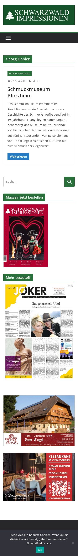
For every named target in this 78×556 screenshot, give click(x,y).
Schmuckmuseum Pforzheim (28, 92)
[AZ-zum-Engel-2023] (39, 398)
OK (40, 549)
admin (35, 81)
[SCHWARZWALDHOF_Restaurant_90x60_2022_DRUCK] (39, 456)
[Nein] (73, 543)
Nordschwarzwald (19, 73)
